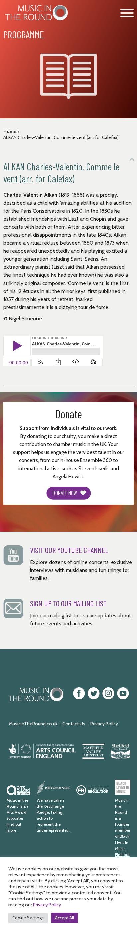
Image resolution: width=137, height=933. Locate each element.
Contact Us (73, 723)
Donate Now (65, 493)
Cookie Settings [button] (28, 917)
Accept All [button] (64, 917)
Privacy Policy (104, 723)
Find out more (14, 827)
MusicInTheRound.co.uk (33, 723)
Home (9, 131)
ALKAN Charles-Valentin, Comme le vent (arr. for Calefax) (61, 137)
